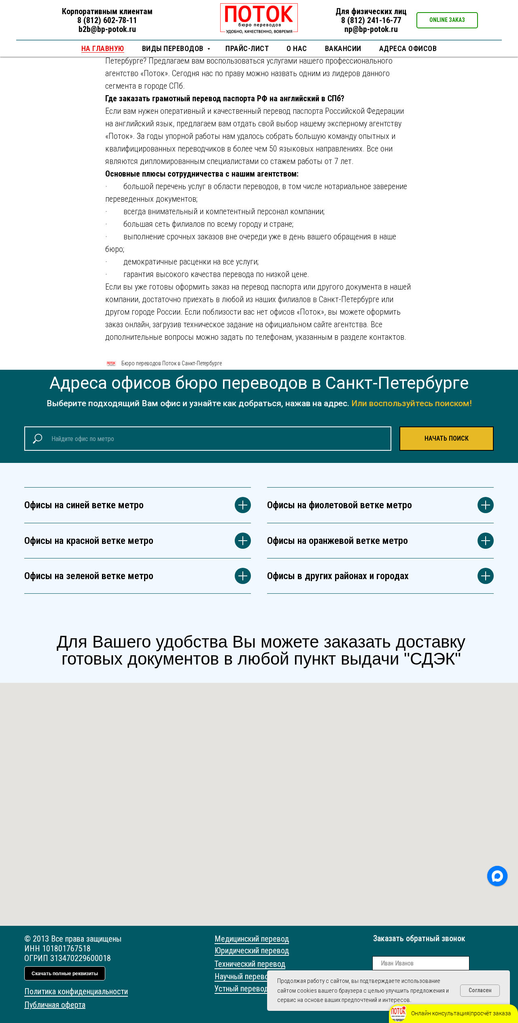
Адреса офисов (408, 48)
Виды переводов (174, 48)
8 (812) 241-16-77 (371, 20)
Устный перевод (241, 988)
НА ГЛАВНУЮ (102, 48)
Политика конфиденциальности (76, 991)
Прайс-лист (247, 48)
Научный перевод (243, 976)
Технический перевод (249, 964)
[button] (447, 20)
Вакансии (343, 48)
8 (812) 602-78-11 (107, 20)
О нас (297, 48)
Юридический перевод (251, 950)
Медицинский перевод (251, 939)
